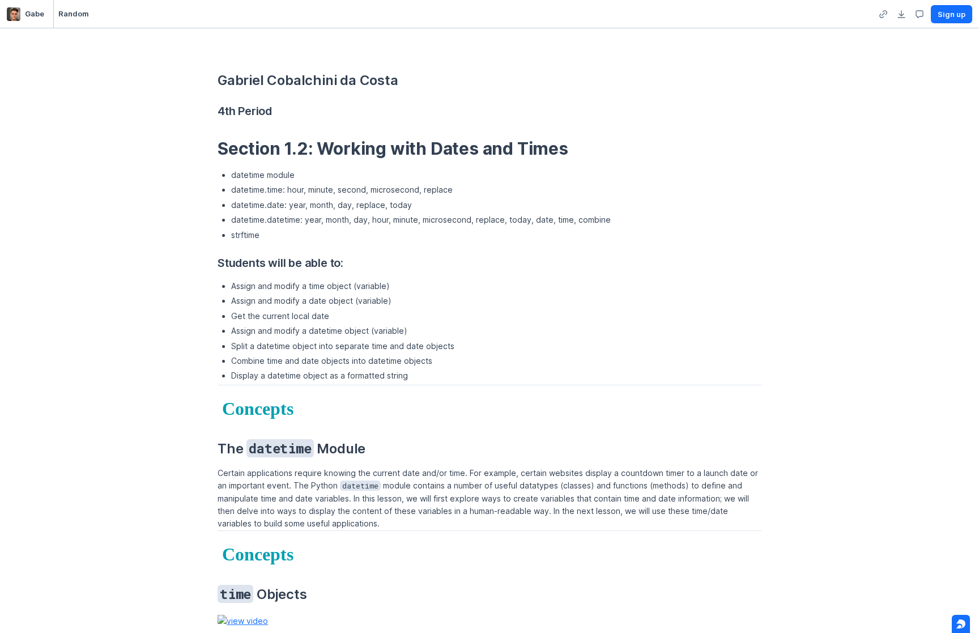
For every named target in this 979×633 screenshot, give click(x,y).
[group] (883, 14)
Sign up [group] (951, 14)
